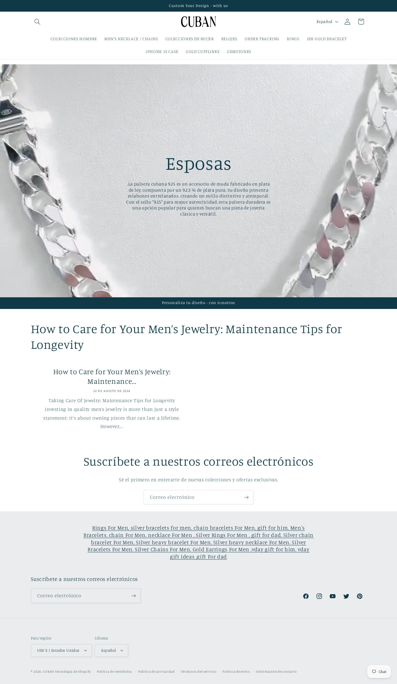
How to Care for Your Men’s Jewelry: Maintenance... (111, 376)
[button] (37, 21)
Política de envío (236, 671)
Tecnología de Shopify (73, 671)
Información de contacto (276, 671)
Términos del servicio (198, 671)
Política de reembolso (114, 671)
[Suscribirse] (246, 497)
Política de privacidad (156, 671)
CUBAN (48, 671)
